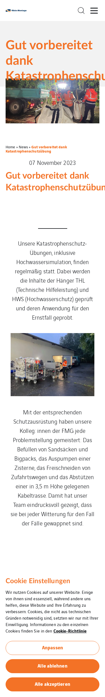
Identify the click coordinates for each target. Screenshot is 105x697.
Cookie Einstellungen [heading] (38, 581)
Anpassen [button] (52, 647)
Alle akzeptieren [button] (52, 683)
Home (10, 146)
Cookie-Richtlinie (70, 630)
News (23, 146)
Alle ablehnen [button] (52, 665)
